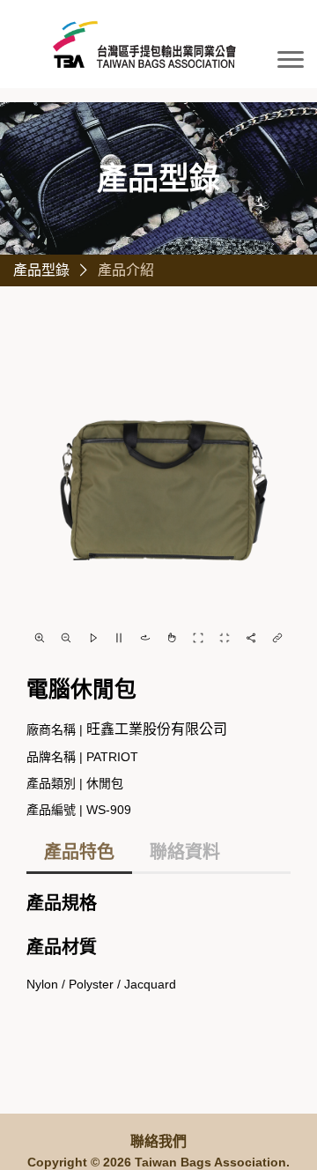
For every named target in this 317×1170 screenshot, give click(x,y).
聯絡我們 (158, 1141)
